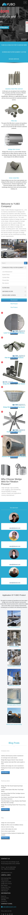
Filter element (4, 880)
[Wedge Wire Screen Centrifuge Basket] (14, 395)
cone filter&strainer (7, 271)
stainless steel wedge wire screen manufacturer (12, 765)
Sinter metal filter (14, 178)
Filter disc (14, 121)
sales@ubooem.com (14, 528)
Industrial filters (5, 889)
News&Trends (5, 898)
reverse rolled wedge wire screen (9, 829)
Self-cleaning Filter (6, 878)
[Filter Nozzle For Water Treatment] (14, 346)
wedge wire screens (6, 883)
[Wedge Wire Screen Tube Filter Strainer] (14, 372)
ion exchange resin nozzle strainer (9, 757)
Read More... (5, 772)
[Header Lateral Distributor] (14, 420)
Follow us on (6, 911)
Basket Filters (6, 274)
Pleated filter (5, 280)
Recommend (14, 300)
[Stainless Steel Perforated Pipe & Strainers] (14, 445)
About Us (3, 896)
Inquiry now (14, 333)
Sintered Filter (7, 291)
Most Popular (14, 303)
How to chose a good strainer (8, 831)
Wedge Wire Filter (6, 887)
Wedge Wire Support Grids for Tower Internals (12, 759)
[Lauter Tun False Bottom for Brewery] (14, 321)
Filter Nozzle (4, 890)
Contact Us (4, 901)
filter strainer (5, 283)
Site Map (3, 899)
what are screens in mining (7, 826)
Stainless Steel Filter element (14, 89)
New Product (14, 307)
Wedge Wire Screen (14, 149)
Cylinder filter (5, 277)
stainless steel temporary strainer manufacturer (12, 755)
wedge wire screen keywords (8, 822)
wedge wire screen (6, 881)
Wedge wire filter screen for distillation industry (12, 824)
